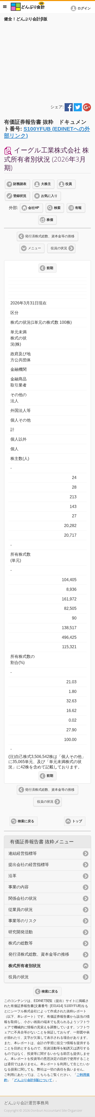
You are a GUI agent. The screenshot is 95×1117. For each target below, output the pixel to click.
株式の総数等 (20, 943)
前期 (50, 268)
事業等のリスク (22, 921)
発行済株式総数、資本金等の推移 (49, 236)
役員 (68, 184)
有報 (78, 208)
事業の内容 (18, 887)
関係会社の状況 (22, 898)
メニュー (34, 248)
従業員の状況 (20, 909)
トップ (77, 821)
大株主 (46, 184)
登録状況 (19, 196)
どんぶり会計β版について (33, 1080)
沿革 (12, 876)
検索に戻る (26, 821)
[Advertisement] (47, 61)
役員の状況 (59, 248)
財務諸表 (19, 184)
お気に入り (49, 196)
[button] (81, 8)
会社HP (33, 208)
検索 (57, 208)
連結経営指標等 (22, 853)
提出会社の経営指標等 (28, 864)
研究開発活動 (20, 932)
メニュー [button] (4, 6)
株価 (50, 220)
